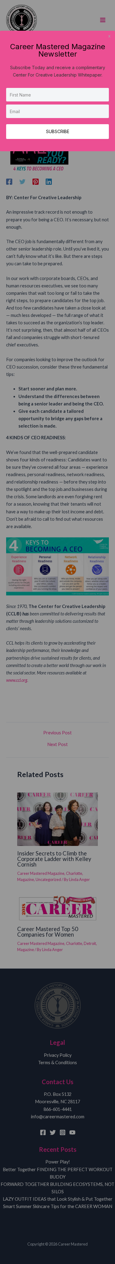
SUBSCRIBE (57, 131)
